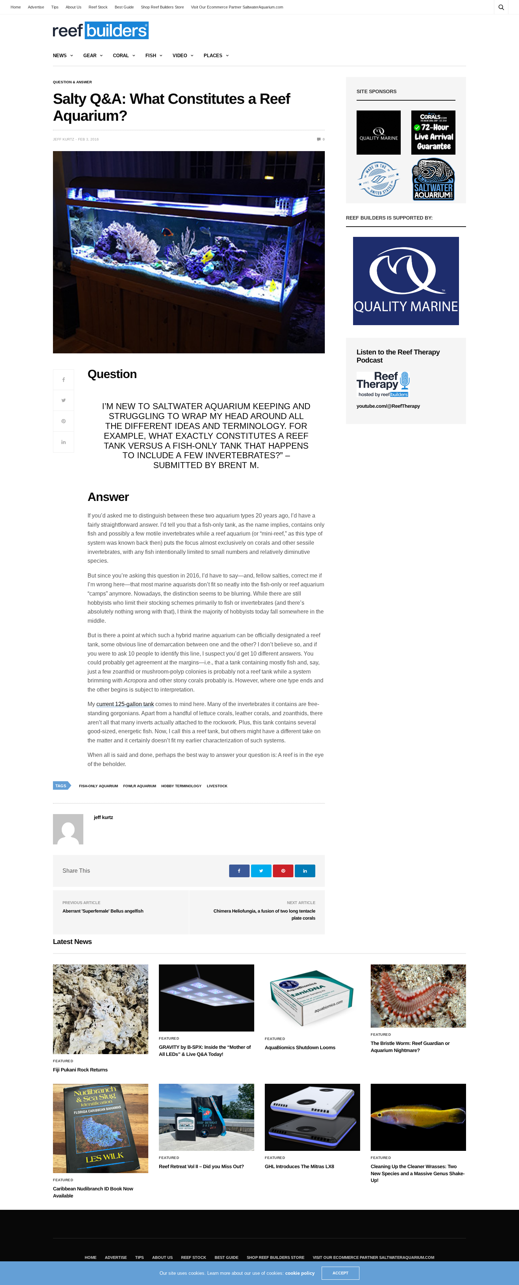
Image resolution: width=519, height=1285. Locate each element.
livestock (217, 786)
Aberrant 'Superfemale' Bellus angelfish (102, 911)
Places (213, 55)
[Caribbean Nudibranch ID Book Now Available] (100, 1128)
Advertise (36, 7)
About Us (74, 7)
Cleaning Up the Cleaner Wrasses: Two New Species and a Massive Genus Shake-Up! (418, 1173)
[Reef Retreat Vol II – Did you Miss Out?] (206, 1117)
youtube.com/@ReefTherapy (388, 406)
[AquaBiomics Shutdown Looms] (312, 998)
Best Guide (124, 7)
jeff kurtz (63, 139)
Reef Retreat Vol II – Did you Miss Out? (201, 1166)
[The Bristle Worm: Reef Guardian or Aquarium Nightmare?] (418, 996)
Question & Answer (72, 82)
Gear (89, 55)
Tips (55, 7)
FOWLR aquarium (139, 786)
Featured (63, 1061)
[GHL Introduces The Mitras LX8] (312, 1117)
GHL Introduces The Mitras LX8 (299, 1166)
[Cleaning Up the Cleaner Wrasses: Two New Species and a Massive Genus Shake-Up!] (418, 1117)
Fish (150, 55)
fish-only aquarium (98, 786)
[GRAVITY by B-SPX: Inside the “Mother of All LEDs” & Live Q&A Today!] (206, 998)
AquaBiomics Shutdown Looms (300, 1047)
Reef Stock (98, 7)
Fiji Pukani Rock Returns (80, 1069)
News (60, 55)
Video (180, 55)
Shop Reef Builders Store (162, 7)
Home (16, 7)
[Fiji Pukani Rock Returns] (100, 1009)
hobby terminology (181, 786)
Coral (121, 55)
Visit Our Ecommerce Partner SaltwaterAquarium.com (237, 7)
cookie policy (300, 1273)
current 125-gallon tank (125, 704)
